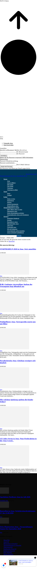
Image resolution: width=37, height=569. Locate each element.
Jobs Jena (10, 225)
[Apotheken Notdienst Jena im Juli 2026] (4, 493)
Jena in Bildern (11, 183)
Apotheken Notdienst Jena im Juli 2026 (15, 497)
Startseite (12, 241)
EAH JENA (10, 184)
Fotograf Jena (8, 563)
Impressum (7, 557)
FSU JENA (10, 186)
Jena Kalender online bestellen (16, 231)
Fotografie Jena (8, 143)
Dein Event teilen (8, 145)
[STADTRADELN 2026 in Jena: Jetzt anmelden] (14, 274)
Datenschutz (4, 159)
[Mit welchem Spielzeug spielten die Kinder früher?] (14, 427)
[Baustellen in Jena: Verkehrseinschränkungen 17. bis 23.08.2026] (4, 507)
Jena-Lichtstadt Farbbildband (15, 232)
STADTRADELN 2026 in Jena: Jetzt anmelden (18, 249)
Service (6, 216)
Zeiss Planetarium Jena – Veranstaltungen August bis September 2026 (16, 528)
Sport (5, 191)
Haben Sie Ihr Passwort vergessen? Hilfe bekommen (16, 157)
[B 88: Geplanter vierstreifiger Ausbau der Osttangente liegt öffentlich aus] (14, 311)
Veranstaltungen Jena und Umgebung (18, 215)
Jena (8, 181)
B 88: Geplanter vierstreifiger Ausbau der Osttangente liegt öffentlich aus (16, 285)
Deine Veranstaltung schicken (15, 213)
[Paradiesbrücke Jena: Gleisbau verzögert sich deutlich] (14, 388)
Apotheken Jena (4, 500)
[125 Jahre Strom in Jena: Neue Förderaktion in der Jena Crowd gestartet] (14, 466)
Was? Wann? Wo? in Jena (14, 209)
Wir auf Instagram (12, 229)
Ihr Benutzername (22, 152)
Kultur (5, 197)
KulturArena (10, 200)
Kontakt (9, 220)
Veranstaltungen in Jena (11, 207)
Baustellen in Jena (12, 222)
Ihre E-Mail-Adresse (23, 164)
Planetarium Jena (12, 211)
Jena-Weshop (8, 565)
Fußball (9, 195)
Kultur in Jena (11, 199)
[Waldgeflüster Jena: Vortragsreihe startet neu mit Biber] (14, 349)
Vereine (9, 202)
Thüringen (10, 188)
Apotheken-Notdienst (13, 218)
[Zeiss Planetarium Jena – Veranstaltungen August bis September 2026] (4, 523)
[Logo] (6, 174)
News (5, 179)
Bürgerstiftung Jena (12, 206)
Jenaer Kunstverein (12, 204)
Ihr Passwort (21, 154)
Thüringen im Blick (12, 190)
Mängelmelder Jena (12, 223)
